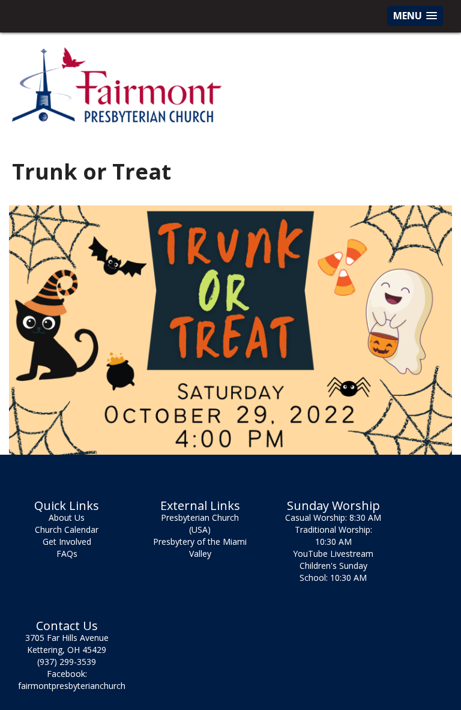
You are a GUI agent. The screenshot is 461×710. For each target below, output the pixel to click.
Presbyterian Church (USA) (200, 523)
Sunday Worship (333, 506)
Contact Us (67, 626)
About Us (67, 517)
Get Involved (67, 541)
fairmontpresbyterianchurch (71, 685)
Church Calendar (66, 529)
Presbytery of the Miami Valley (200, 547)
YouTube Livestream (333, 553)
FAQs (66, 553)
